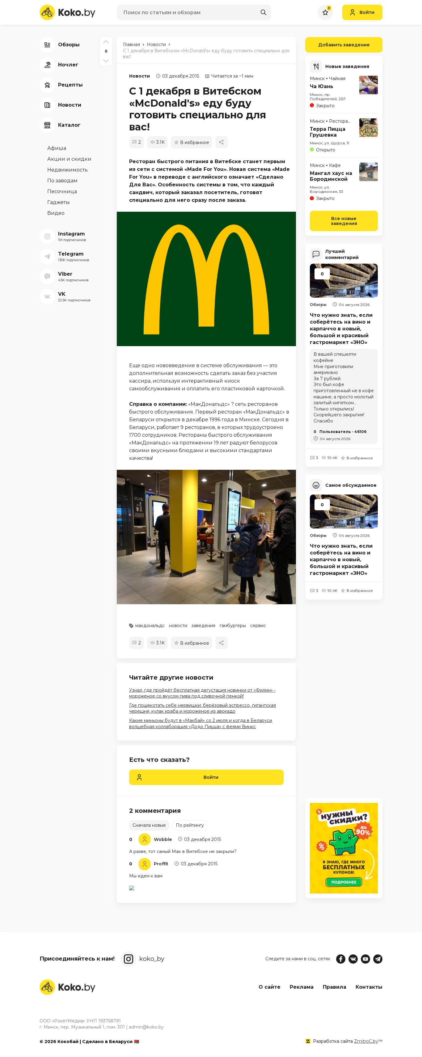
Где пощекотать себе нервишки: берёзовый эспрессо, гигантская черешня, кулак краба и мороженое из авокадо (202, 708)
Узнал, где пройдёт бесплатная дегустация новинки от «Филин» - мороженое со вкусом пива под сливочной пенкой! (202, 693)
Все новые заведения (344, 221)
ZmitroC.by (366, 1041)
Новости (139, 76)
